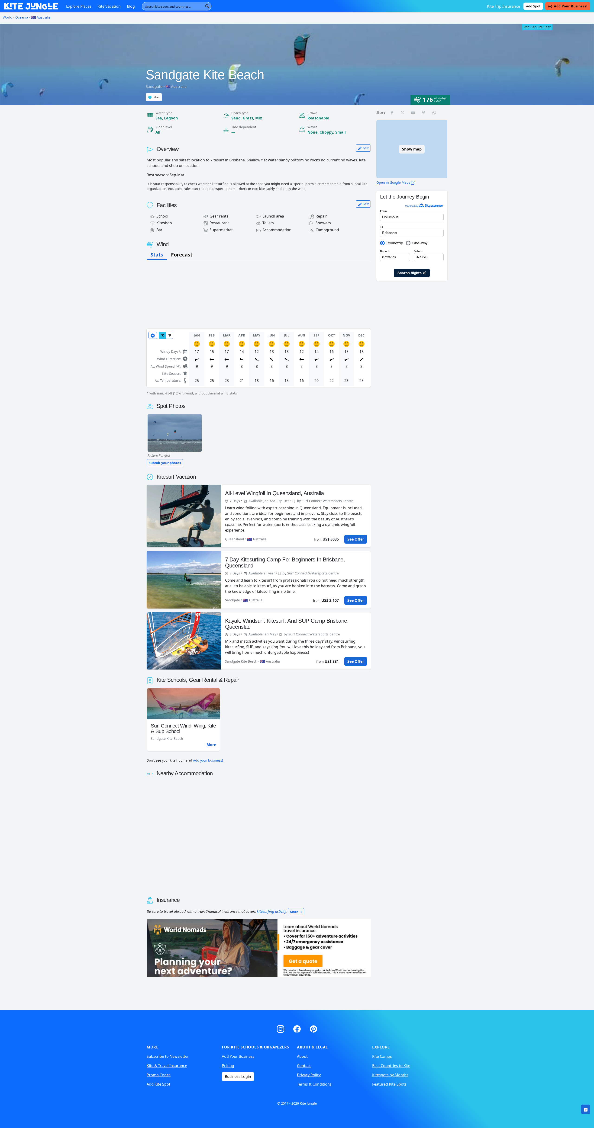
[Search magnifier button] (207, 6)
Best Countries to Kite (391, 1065)
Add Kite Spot (158, 1084)
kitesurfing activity (271, 911)
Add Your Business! (570, 6)
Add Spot (533, 6)
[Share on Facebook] (392, 112)
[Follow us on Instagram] (281, 1028)
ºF (169, 335)
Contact (304, 1065)
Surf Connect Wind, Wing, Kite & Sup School (183, 728)
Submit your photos (165, 463)
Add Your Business (238, 1056)
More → (296, 912)
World (7, 17)
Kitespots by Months (390, 1074)
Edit (365, 148)
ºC (162, 335)
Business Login (238, 1076)
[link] (585, 1109)
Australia (43, 17)
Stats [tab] (157, 254)
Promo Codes (159, 1074)
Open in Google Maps (393, 182)
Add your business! (208, 760)
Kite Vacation (109, 6)
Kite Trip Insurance (503, 6)
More (211, 744)
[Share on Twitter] (403, 112)
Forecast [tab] (181, 254)
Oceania (21, 17)
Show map (412, 149)
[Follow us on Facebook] (297, 1028)
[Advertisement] (259, 294)
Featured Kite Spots (389, 1084)
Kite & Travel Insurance (167, 1065)
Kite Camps (382, 1056)
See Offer (355, 539)
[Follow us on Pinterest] (313, 1028)
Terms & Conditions (314, 1084)
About (302, 1056)
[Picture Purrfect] (175, 433)
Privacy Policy (309, 1074)
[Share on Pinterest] (424, 112)
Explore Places (78, 6)
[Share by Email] (413, 112)
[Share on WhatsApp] (434, 112)
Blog (131, 6)
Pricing (228, 1065)
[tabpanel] (259, 362)
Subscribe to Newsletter (168, 1056)
